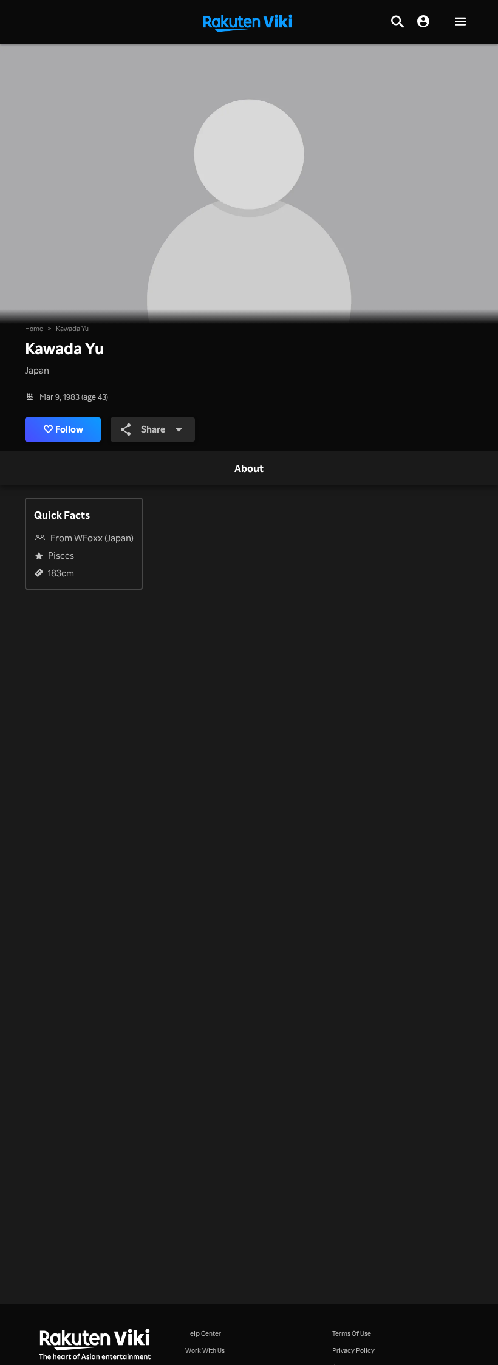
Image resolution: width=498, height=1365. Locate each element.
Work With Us (205, 1350)
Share (153, 429)
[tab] (249, 469)
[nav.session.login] (423, 22)
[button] (460, 22)
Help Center (203, 1333)
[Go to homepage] (247, 22)
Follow (69, 429)
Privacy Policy (353, 1350)
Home (34, 328)
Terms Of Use (351, 1333)
